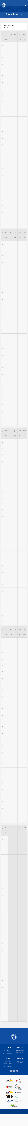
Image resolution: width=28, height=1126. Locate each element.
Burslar (7, 1061)
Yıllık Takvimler (7, 1053)
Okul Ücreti (7, 1066)
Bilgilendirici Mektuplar (8, 1051)
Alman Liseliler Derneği (20, 1062)
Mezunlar (20, 1058)
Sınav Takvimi (20, 1052)
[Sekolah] (4, 4)
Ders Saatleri (20, 1050)
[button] (13, 25)
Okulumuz (8, 1047)
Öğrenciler (20, 1047)
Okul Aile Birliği (7, 1063)
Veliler (8, 1058)
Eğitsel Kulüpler (20, 1055)
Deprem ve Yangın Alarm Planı (8, 1056)
